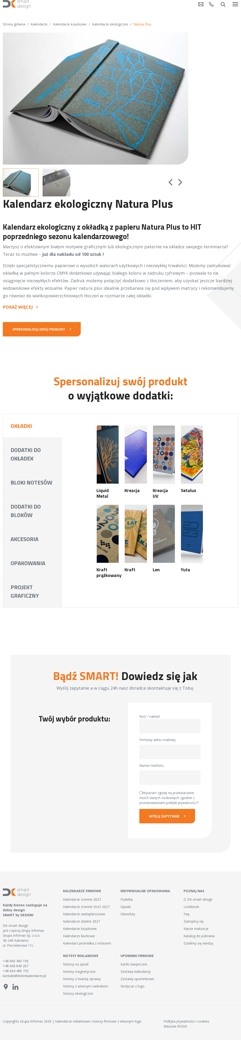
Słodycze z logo (132, 986)
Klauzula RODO (175, 1026)
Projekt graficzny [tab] (25, 591)
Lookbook (191, 906)
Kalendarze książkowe (70, 24)
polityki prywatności (181, 802)
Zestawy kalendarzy (135, 971)
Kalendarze (39, 24)
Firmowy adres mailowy (157, 740)
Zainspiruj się (194, 921)
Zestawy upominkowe (137, 979)
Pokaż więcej (18, 307)
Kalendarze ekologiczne (110, 24)
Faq (186, 914)
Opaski (125, 906)
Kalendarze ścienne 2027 (82, 899)
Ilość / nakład (149, 716)
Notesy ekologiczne (78, 993)
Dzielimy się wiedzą (198, 943)
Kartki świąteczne (133, 964)
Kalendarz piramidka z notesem (87, 943)
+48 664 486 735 (15, 971)
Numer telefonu (151, 765)
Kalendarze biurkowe (79, 936)
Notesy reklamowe (80, 955)
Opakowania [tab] (28, 563)
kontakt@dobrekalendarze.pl (24, 976)
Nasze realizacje (196, 928)
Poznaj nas (194, 891)
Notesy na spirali (75, 964)
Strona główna (14, 24)
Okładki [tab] (21, 426)
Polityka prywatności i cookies (186, 1021)
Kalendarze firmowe (82, 891)
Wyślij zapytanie (164, 816)
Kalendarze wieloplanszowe (84, 914)
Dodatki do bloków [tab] (26, 510)
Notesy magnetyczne (79, 971)
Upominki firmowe (137, 955)
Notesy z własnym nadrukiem (85, 986)
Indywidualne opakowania (145, 891)
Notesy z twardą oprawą (82, 979)
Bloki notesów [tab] (31, 482)
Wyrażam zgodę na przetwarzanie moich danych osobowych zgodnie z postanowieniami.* (169, 798)
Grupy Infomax (32, 930)
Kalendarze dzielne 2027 (81, 921)
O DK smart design (198, 899)
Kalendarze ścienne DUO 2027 (86, 906)
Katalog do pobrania (199, 936)
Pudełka (126, 899)
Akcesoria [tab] (24, 539)
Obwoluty (127, 914)
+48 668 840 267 (15, 966)
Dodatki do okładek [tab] (26, 454)
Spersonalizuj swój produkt (38, 329)
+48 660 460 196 (15, 961)
